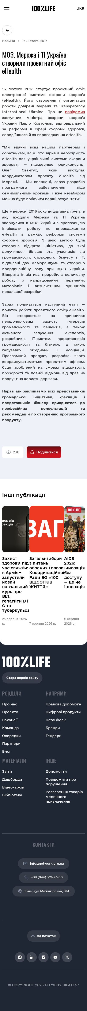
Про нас (9, 704)
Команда (10, 728)
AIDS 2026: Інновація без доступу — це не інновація (74, 572)
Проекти (10, 712)
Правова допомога (63, 704)
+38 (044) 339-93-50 (47, 877)
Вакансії (10, 720)
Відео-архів (13, 787)
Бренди (53, 728)
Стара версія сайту (22, 677)
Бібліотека (12, 795)
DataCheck (56, 720)
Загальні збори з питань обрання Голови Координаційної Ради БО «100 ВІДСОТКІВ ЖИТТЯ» (46, 572)
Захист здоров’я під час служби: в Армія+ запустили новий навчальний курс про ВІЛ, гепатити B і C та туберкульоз (15, 584)
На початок (46, 936)
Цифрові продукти (63, 712)
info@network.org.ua (47, 863)
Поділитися (47, 452)
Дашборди (12, 779)
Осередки (11, 736)
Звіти (7, 771)
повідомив (75, 112)
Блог (6, 751)
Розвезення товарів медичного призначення (64, 796)
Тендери (53, 736)
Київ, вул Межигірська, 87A (46, 891)
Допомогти (56, 771)
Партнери (11, 743)
